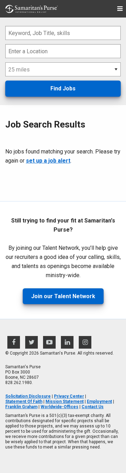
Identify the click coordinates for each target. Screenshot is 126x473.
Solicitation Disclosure (28, 396)
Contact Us (93, 406)
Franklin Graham (21, 406)
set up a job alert (48, 160)
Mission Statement (65, 401)
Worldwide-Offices (59, 406)
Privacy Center (69, 396)
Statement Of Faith (23, 401)
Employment (99, 401)
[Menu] (119, 9)
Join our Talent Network (63, 296)
